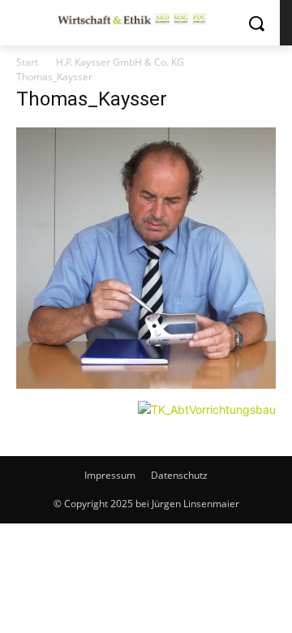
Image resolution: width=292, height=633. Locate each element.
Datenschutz (179, 475)
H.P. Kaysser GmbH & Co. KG (120, 62)
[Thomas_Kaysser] (146, 384)
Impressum (109, 475)
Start (27, 62)
